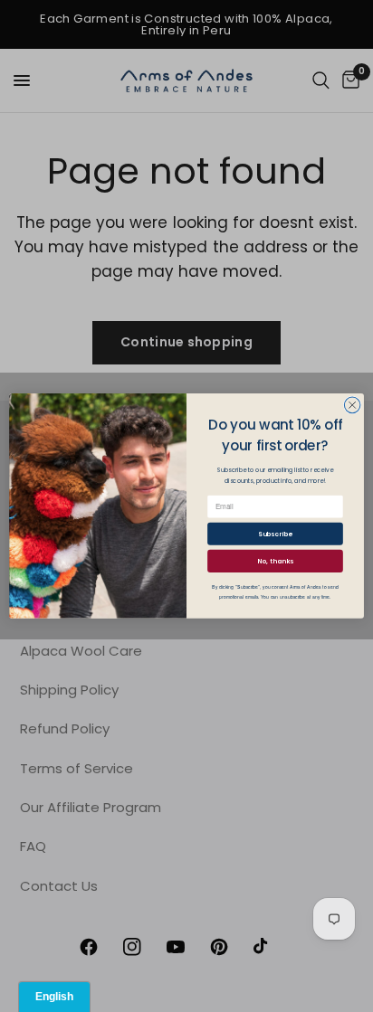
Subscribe (275, 533)
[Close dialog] (352, 405)
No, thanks (274, 560)
